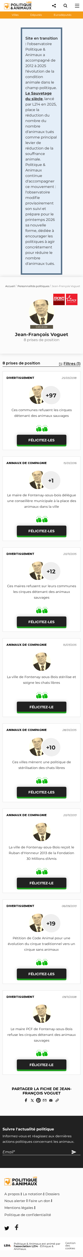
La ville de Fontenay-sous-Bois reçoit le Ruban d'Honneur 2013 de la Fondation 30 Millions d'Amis (41, 853)
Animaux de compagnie (26, 463)
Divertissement (20, 378)
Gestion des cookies (70, 1246)
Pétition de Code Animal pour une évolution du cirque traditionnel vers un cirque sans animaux (41, 944)
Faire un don (39, 1201)
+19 (51, 923)
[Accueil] (14, 10)
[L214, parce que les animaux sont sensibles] (7, 1245)
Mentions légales (18, 1208)
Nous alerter (14, 1201)
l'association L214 (26, 1246)
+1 (51, 480)
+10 (51, 747)
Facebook (61, 1214)
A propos (12, 1194)
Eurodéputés (62, 14)
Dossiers (52, 1194)
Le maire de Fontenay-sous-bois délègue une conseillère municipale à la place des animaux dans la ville (41, 501)
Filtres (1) (72, 363)
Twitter (13, 1221)
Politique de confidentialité (27, 1215)
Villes (15, 14)
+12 (51, 571)
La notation (32, 1194)
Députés (36, 14)
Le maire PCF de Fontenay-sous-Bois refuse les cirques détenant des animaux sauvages (41, 1035)
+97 (51, 395)
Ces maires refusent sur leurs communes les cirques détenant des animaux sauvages (41, 592)
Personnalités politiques (33, 286)
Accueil (10, 286)
